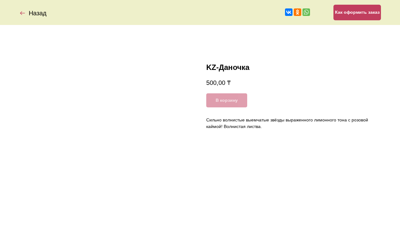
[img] (22, 13)
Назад (38, 13)
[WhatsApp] (306, 12)
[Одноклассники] (297, 12)
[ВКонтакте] (288, 12)
